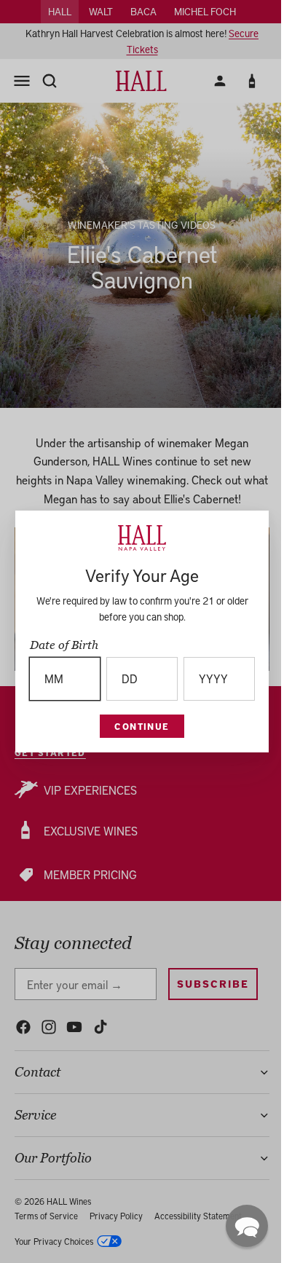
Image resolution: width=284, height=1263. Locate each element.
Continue (138, 726)
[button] (239, 1226)
